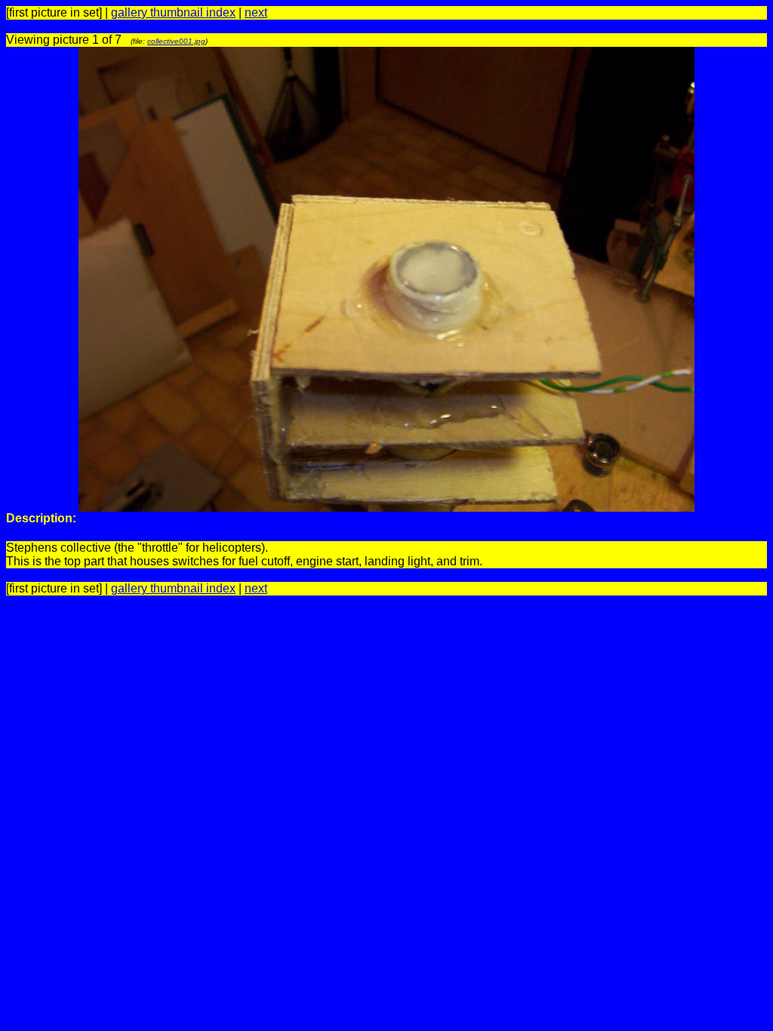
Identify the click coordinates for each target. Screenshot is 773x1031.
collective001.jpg (176, 41)
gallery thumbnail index (173, 12)
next (256, 12)
